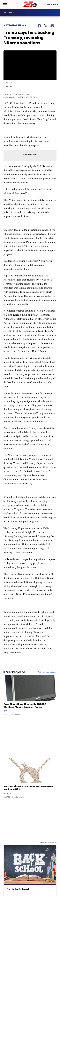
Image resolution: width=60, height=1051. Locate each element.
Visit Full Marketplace (47, 672)
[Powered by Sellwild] (52, 842)
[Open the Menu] (5, 4)
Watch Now (51, 4)
